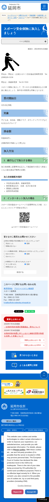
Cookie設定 (42, 499)
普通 (28, 243)
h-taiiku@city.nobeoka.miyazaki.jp (17, 303)
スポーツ (21, 17)
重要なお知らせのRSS (32, 345)
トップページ (12, 15)
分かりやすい (10, 254)
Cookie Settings (24, 486)
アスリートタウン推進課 (24, 289)
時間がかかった (11, 267)
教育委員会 (8, 289)
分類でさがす (23, 15)
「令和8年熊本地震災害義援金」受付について (22, 327)
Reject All (17, 492)
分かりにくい (10, 256)
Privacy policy (19, 450)
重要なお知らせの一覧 (32, 340)
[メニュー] (44, 7)
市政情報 (32, 15)
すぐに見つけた (11, 264)
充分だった (9, 243)
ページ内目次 (24, 41)
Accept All (31, 492)
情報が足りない (11, 246)
